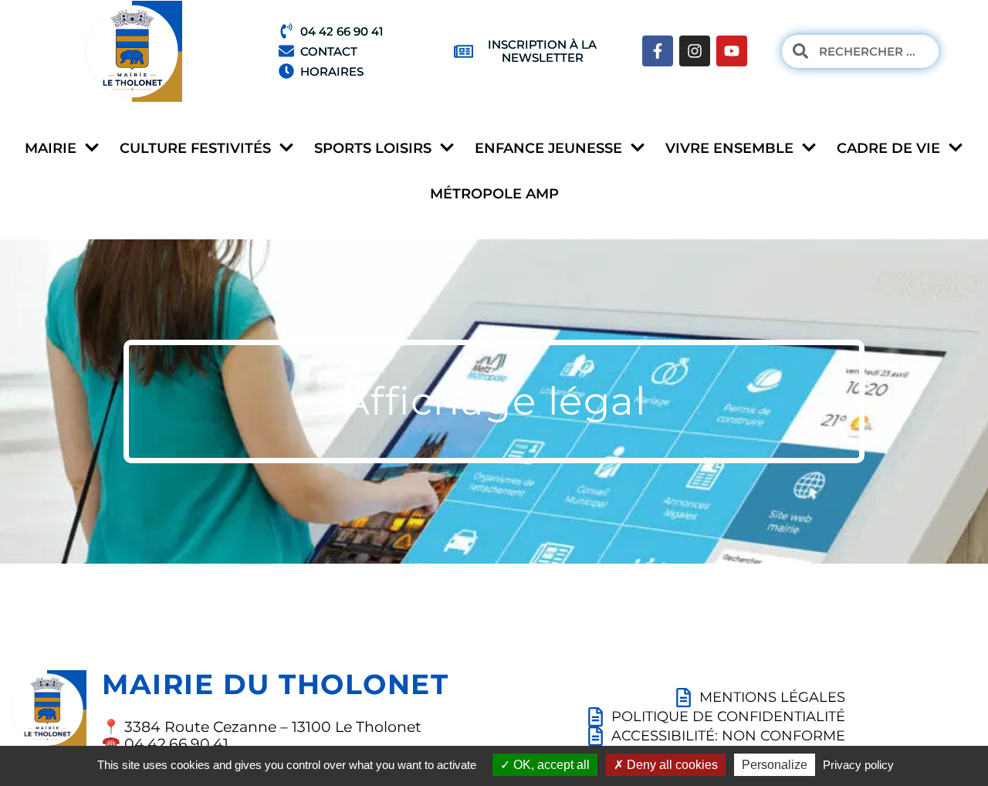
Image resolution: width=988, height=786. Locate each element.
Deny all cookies (671, 764)
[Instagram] (694, 51)
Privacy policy (858, 764)
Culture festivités (195, 148)
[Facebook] (657, 51)
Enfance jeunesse (548, 148)
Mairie (50, 148)
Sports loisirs (372, 148)
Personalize (774, 764)
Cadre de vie (888, 148)
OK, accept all (550, 764)
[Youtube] (731, 51)
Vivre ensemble (729, 148)
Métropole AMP (494, 193)
